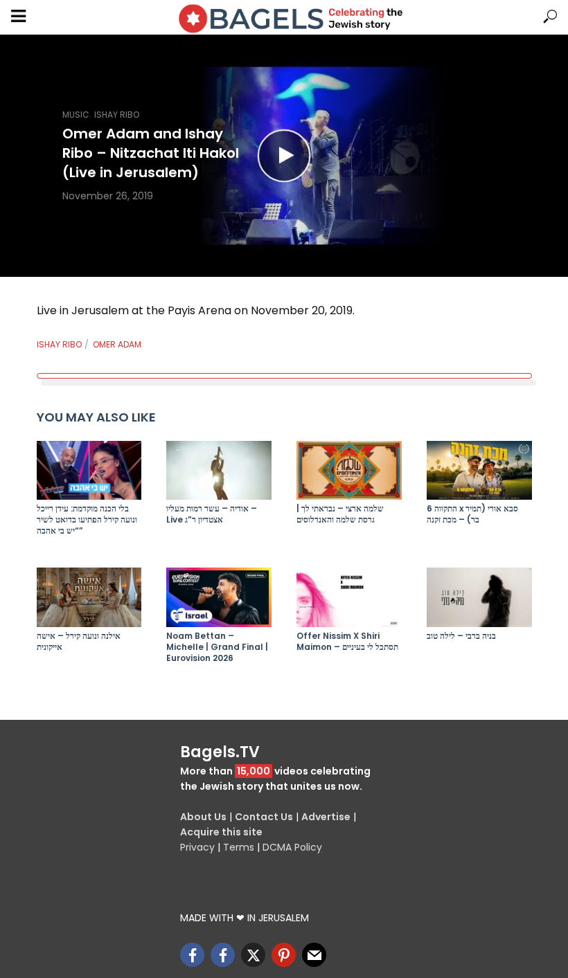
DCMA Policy (292, 847)
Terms (238, 847)
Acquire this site (221, 832)
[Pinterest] (284, 955)
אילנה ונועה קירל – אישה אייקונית (79, 642)
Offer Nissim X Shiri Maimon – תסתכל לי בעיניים (347, 642)
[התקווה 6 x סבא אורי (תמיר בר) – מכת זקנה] (479, 470)
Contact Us (264, 817)
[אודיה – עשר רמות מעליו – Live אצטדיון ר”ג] (219, 470)
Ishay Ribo (116, 114)
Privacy (197, 847)
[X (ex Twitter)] (253, 955)
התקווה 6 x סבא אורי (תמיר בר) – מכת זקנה (472, 514)
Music (75, 114)
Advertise (325, 817)
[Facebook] (192, 955)
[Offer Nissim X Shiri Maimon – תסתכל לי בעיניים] (349, 597)
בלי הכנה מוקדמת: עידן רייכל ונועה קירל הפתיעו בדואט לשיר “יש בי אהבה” (87, 519)
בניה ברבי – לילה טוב (461, 636)
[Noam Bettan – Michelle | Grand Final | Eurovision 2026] (219, 597)
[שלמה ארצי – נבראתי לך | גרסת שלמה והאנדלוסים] (349, 470)
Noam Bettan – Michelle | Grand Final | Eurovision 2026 (217, 647)
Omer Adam (117, 344)
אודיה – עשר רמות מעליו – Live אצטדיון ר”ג (211, 514)
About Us (203, 817)
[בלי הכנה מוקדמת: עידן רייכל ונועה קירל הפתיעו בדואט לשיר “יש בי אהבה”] (89, 470)
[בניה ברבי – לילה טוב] (479, 597)
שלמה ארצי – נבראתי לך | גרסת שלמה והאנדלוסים (340, 514)
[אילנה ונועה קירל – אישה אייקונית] (89, 597)
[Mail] (314, 955)
